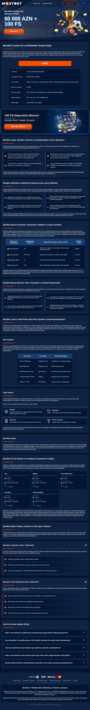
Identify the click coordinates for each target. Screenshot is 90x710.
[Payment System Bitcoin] (51, 677)
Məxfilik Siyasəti (42, 680)
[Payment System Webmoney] (34, 677)
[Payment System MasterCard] (59, 677)
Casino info (36, 3)
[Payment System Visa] (43, 677)
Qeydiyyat (70, 3)
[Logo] (12, 3)
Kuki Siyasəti (67, 680)
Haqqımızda (16, 680)
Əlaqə (75, 680)
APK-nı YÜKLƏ (18, 127)
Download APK (47, 3)
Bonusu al (14, 31)
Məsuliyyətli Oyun (55, 680)
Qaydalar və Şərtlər (29, 680)
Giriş (83, 3)
